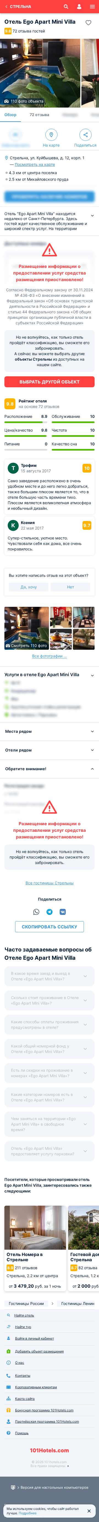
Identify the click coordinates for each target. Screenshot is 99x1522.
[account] (79, 6)
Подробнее (28, 1513)
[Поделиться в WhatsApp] (36, 911)
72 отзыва (39, 114)
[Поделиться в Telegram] (49, 911)
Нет (70, 587)
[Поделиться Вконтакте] (62, 911)
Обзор (10, 114)
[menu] (92, 6)
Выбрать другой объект (50, 382)
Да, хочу (29, 587)
